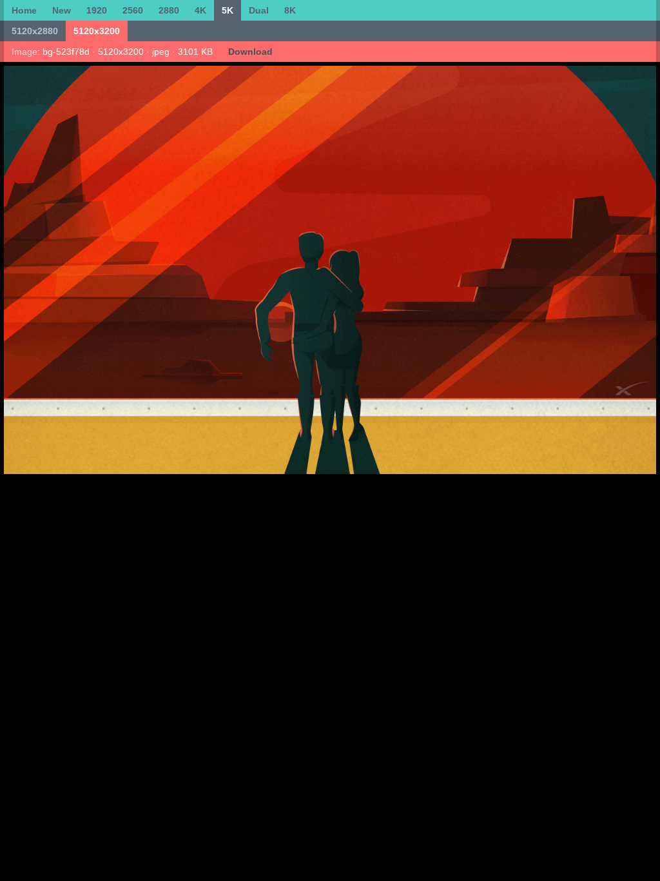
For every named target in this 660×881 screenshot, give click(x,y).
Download (250, 51)
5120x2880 (35, 31)
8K (290, 10)
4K (200, 10)
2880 (169, 10)
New (61, 10)
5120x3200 (96, 31)
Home (24, 10)
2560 (132, 10)
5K (227, 10)
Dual (259, 10)
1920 (96, 10)
